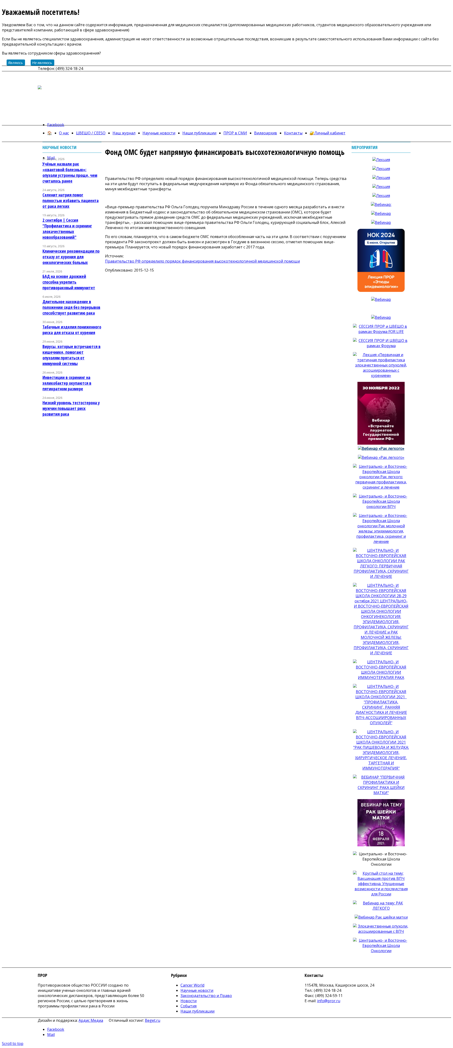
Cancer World (192, 985)
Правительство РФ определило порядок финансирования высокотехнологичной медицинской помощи (202, 261)
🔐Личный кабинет (327, 133)
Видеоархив (265, 133)
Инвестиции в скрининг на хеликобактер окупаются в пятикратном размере (66, 383)
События (188, 1006)
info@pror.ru (328, 1000)
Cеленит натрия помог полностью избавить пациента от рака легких (70, 200)
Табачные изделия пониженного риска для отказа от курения (71, 329)
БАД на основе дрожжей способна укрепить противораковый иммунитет (68, 281)
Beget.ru (152, 1020)
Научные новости (159, 133)
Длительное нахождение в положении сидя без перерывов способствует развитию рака (71, 307)
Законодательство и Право (206, 995)
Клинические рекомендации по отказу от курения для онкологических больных (71, 256)
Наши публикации (199, 133)
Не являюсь (42, 62)
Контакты (293, 133)
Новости (188, 1000)
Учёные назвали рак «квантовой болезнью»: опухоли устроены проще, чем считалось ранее (69, 172)
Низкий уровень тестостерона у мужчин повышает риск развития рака (71, 408)
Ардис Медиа (91, 1020)
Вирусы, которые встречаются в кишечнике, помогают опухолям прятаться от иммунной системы (71, 355)
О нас (64, 133)
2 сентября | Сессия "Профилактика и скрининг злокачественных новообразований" (67, 228)
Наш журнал (124, 133)
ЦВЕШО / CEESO (90, 133)
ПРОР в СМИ (235, 133)
